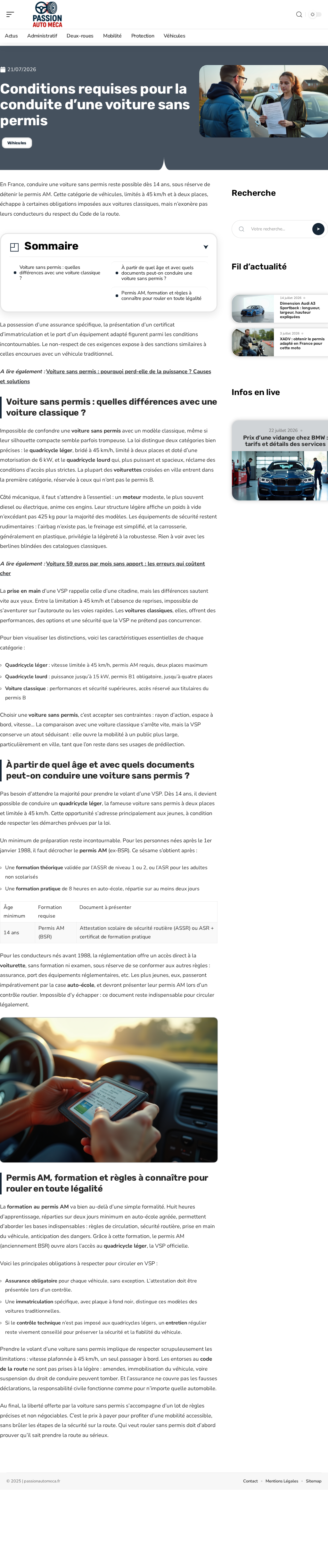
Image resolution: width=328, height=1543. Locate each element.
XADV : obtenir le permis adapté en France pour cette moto (302, 343)
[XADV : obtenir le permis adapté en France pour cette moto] (253, 342)
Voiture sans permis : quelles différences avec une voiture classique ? (60, 272)
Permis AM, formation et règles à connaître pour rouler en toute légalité (161, 295)
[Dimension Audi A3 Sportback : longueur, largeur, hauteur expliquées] (253, 309)
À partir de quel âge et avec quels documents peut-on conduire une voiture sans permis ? (157, 273)
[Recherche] (299, 15)
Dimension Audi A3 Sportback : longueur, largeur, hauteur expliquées (300, 310)
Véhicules (17, 143)
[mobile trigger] (11, 14)
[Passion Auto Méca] (46, 14)
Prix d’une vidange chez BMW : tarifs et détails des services (285, 441)
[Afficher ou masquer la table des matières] (143, 247)
